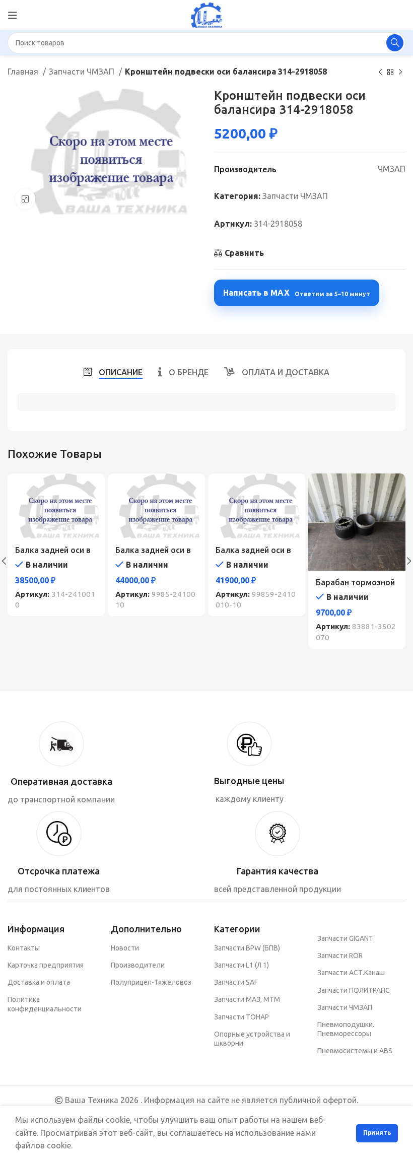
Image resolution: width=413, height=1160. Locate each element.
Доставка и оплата (39, 982)
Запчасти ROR (340, 955)
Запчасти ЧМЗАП (82, 71)
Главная (24, 71)
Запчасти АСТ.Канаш (351, 973)
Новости (125, 948)
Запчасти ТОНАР (241, 1017)
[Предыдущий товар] (380, 72)
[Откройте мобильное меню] (13, 15)
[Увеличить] (25, 199)
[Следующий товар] (400, 72)
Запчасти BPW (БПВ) (247, 948)
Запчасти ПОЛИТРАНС (353, 990)
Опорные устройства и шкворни (252, 1038)
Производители (138, 965)
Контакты (24, 948)
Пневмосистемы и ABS (354, 1051)
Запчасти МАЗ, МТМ (247, 999)
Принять (377, 1132)
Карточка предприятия (46, 965)
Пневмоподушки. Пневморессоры (345, 1029)
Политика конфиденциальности (45, 1003)
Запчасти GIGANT (345, 938)
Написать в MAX (296, 292)
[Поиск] (394, 42)
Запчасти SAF (236, 982)
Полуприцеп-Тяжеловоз (151, 982)
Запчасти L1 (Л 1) (241, 965)
